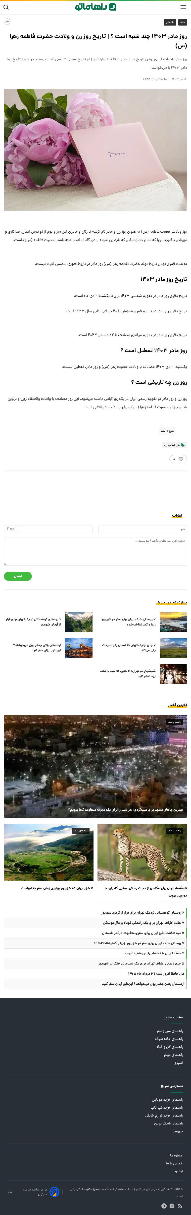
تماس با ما (174, 1164)
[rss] (180, 1206)
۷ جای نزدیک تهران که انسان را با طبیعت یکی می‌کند (129, 648)
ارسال (18, 576)
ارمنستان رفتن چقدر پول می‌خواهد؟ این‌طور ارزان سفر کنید (37, 648)
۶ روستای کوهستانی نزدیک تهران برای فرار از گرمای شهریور (33, 622)
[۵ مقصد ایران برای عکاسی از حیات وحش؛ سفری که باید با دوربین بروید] (142, 852)
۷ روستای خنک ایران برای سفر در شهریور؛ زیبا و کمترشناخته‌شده (128, 622)
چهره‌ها (178, 1132)
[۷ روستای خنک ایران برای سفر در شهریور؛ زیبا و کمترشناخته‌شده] (173, 622)
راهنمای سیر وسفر (170, 1031)
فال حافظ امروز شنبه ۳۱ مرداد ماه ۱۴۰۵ (156, 974)
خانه (182, 22)
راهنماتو (119, 1189)
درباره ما (176, 1156)
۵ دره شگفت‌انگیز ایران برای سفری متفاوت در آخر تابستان (143, 933)
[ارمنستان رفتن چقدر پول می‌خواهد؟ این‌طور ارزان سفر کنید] (79, 648)
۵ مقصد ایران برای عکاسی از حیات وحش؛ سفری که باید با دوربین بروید (146, 892)
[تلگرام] (164, 1206)
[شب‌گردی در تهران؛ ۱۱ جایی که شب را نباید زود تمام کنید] (173, 674)
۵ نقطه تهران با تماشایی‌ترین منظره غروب (154, 953)
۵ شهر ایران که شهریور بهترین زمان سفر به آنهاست (57, 888)
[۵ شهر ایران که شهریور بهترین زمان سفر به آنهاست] (49, 852)
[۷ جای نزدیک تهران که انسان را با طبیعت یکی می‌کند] (173, 648)
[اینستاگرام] (172, 1206)
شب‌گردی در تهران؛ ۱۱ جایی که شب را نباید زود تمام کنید (128, 674)
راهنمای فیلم (173, 1055)
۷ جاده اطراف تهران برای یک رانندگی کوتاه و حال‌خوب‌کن (143, 923)
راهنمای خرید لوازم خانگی (164, 1116)
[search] (7, 7)
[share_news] (7, 21)
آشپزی (178, 1063)
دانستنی (170, 22)
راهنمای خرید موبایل (167, 1100)
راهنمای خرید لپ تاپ (167, 1108)
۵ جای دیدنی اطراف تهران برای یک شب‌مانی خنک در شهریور (141, 963)
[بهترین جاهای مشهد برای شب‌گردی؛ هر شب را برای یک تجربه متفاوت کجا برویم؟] (95, 766)
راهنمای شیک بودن (168, 1124)
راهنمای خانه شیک (169, 1039)
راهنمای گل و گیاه (169, 1047)
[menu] (183, 7)
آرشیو (179, 1172)
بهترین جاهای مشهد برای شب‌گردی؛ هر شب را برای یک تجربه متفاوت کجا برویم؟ (125, 810)
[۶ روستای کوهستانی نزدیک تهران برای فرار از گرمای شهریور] (79, 622)
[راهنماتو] (95, 7)
